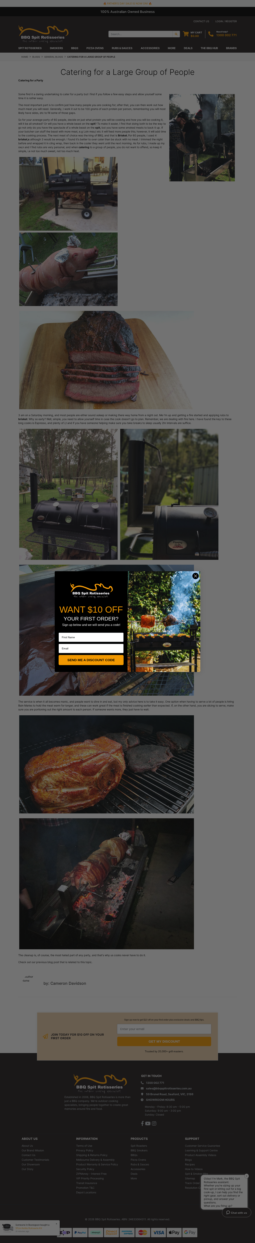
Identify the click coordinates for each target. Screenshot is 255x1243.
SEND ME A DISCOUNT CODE (91, 660)
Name (62, 629)
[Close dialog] (195, 576)
